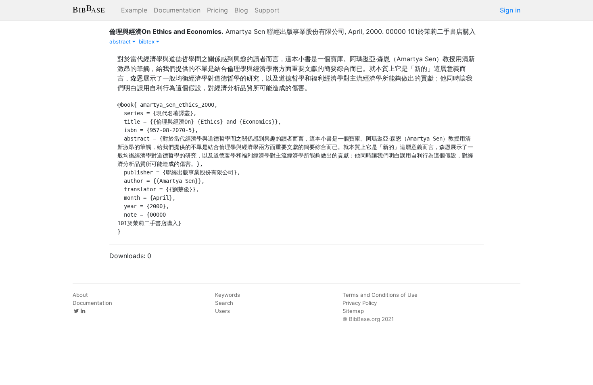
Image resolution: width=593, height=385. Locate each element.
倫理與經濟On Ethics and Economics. (166, 31)
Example (134, 10)
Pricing (217, 10)
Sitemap (353, 311)
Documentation (177, 10)
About (80, 295)
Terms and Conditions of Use (380, 295)
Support (267, 10)
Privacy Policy (359, 303)
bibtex (147, 41)
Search (224, 303)
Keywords (227, 295)
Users (222, 311)
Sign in (510, 10)
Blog (241, 10)
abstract (120, 41)
